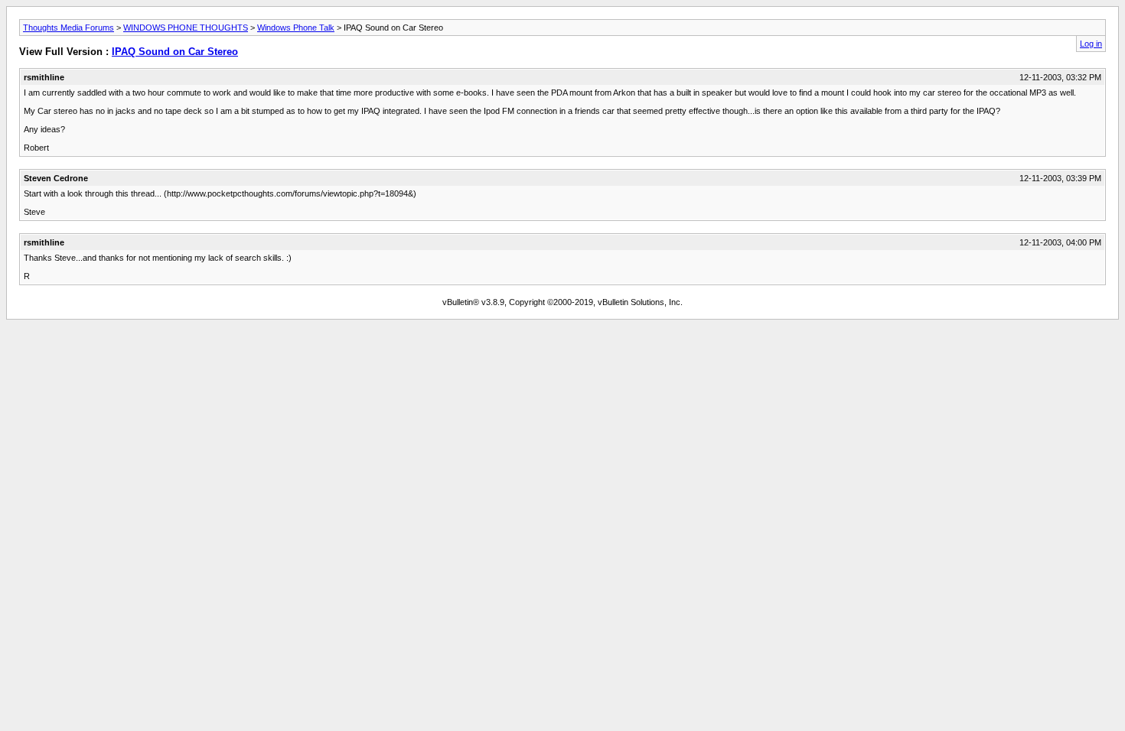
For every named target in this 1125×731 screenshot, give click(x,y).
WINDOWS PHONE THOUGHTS (185, 27)
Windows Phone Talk (295, 27)
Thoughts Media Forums (68, 27)
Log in (1091, 43)
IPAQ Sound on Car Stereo (175, 51)
